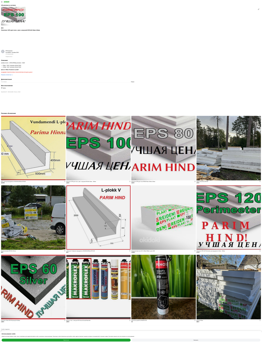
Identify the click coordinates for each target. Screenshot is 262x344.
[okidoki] (6, 2)
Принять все (66, 340)
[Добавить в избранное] (65, 181)
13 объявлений (9, 54)
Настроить (196, 340)
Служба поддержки (5, 329)
